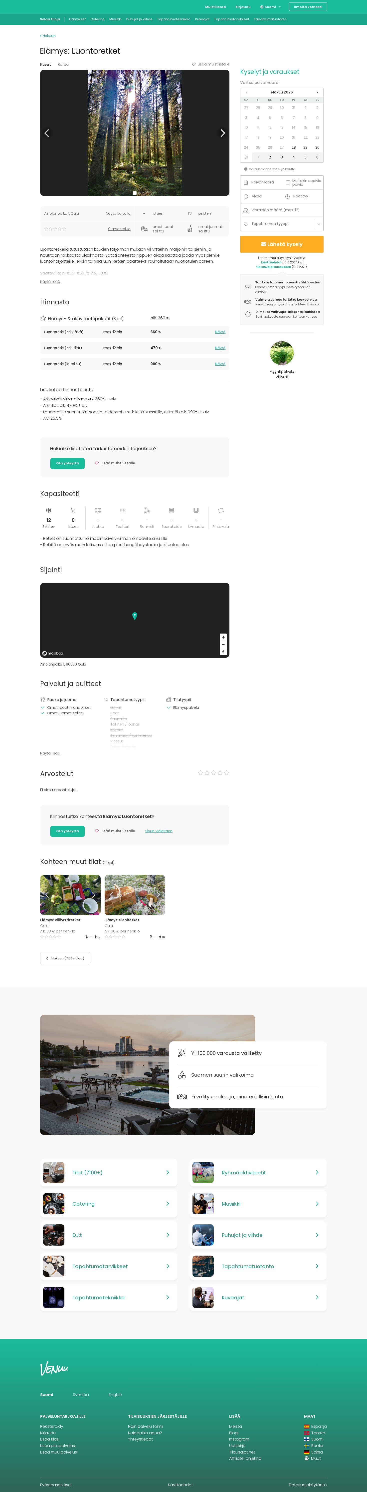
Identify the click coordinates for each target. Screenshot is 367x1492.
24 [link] (246, 147)
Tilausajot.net (242, 1452)
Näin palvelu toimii (145, 1426)
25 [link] (258, 147)
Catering (97, 19)
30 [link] (282, 107)
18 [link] (258, 137)
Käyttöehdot (180, 1485)
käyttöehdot (271, 262)
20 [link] (282, 137)
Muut (315, 1458)
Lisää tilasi (49, 1439)
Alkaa (257, 196)
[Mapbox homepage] (53, 653)
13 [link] (281, 127)
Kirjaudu (243, 6)
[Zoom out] (223, 644)
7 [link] (294, 117)
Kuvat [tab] (45, 64)
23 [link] (317, 137)
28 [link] (258, 107)
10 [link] (246, 127)
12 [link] (269, 127)
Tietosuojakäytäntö (308, 1485)
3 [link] (246, 117)
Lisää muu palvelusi (59, 1452)
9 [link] (317, 117)
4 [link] (258, 117)
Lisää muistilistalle (213, 64)
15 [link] (305, 127)
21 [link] (293, 137)
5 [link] (270, 117)
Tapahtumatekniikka (173, 19)
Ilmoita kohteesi (308, 6)
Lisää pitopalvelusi (58, 1446)
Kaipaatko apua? (145, 1433)
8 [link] (305, 117)
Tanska (317, 1433)
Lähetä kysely (285, 244)
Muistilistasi (215, 6)
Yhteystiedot (140, 1439)
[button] (47, 133)
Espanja (318, 1426)
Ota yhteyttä (67, 463)
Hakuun (49, 35)
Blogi (233, 1433)
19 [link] (270, 137)
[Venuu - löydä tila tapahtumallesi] (49, 6)
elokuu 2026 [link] (282, 92)
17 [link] (246, 137)
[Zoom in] (223, 637)
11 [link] (258, 127)
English (115, 1395)
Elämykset (77, 19)
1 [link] (305, 107)
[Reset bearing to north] (223, 651)
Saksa (316, 1452)
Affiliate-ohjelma (245, 1458)
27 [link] (246, 107)
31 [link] (293, 107)
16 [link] (317, 127)
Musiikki (115, 19)
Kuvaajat (202, 19)
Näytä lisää (50, 281)
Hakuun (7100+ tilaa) (67, 958)
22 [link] (306, 137)
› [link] (317, 92)
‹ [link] (246, 92)
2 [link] (317, 107)
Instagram (239, 1439)
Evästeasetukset (56, 1485)
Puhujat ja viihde (139, 19)
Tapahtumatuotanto (270, 19)
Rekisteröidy (51, 1426)
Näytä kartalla (118, 213)
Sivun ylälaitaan (159, 830)
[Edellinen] (47, 895)
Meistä (235, 1426)
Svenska (81, 1395)
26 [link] (270, 147)
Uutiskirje (237, 1446)
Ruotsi (316, 1446)
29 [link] (270, 107)
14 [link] (293, 127)
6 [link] (282, 117)
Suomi (270, 6)
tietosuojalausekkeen (273, 267)
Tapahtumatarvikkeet (231, 19)
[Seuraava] (92, 895)
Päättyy (300, 196)
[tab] (134, 332)
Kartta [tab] (63, 64)
